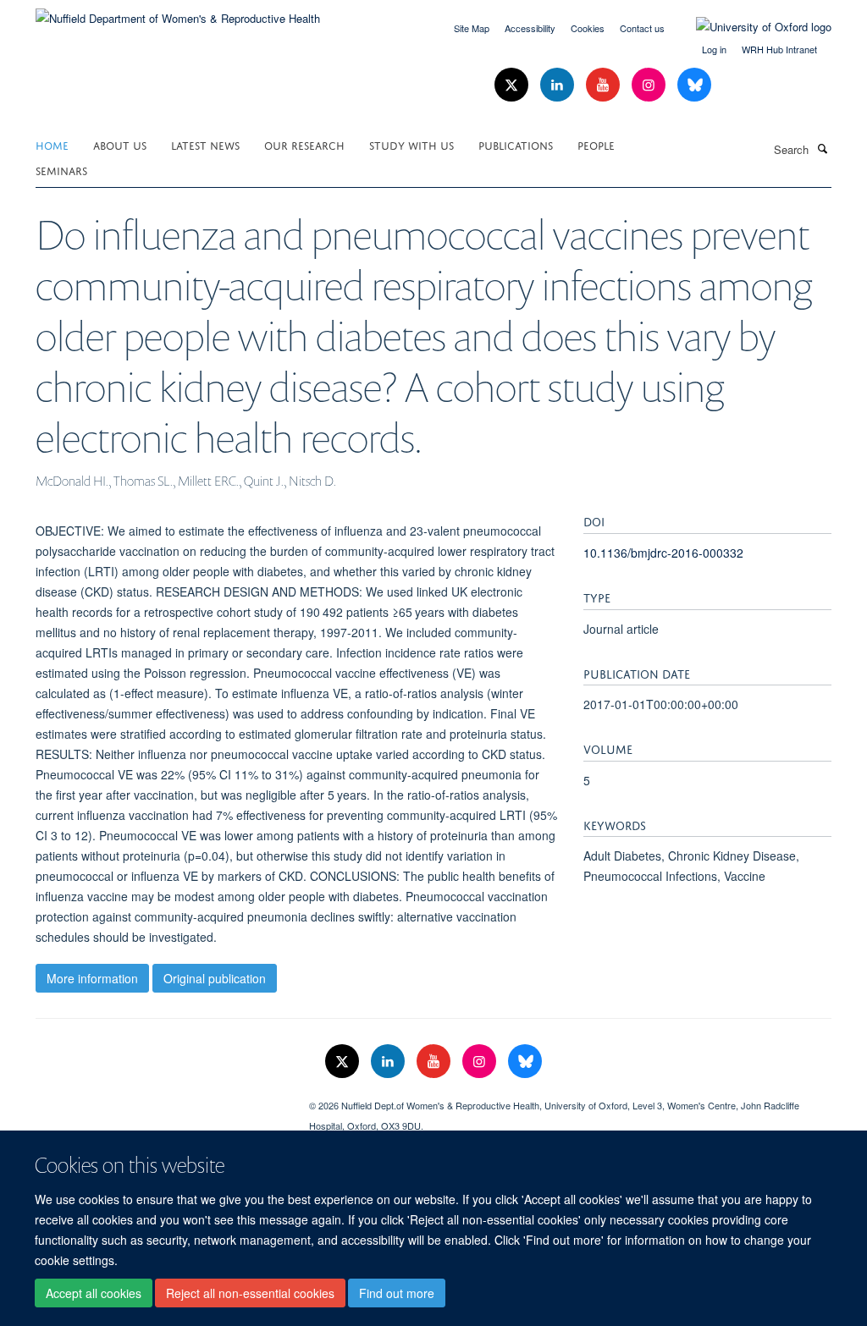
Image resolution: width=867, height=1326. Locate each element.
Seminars (61, 170)
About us (119, 144)
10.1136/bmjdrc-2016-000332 (663, 552)
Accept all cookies (93, 1293)
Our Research (304, 144)
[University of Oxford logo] (751, 27)
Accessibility (530, 28)
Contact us (642, 28)
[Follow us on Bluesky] (694, 85)
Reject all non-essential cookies (250, 1293)
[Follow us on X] (513, 85)
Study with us (411, 144)
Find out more (396, 1293)
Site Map (471, 28)
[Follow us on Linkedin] (558, 85)
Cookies (588, 28)
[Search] (822, 148)
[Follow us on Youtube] (604, 85)
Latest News (205, 144)
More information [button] (92, 978)
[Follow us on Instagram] (650, 85)
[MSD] (160, 1099)
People (596, 144)
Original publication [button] (214, 978)
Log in (714, 49)
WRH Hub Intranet (779, 49)
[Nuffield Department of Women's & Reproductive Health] (178, 12)
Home (52, 144)
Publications (515, 144)
